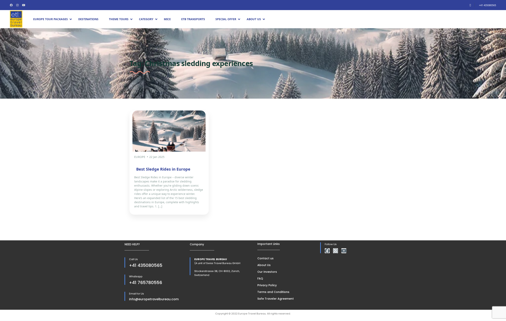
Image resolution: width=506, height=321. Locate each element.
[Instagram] (335, 250)
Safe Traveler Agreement (275, 299)
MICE (167, 19)
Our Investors (267, 272)
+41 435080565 (487, 5)
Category (146, 19)
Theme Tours (118, 19)
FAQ (260, 278)
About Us (254, 19)
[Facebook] (327, 250)
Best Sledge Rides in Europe (163, 169)
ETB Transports (193, 19)
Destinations (88, 19)
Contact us (265, 258)
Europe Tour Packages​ (50, 19)
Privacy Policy (267, 285)
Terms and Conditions (273, 292)
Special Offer (225, 19)
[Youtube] (343, 250)
